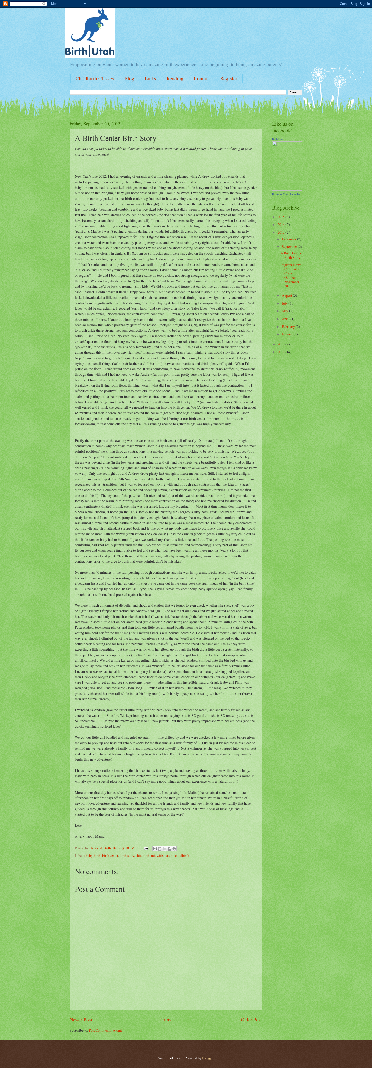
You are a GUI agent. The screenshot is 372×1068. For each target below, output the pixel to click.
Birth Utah (278, 139)
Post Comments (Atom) (105, 1030)
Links (150, 78)
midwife (157, 855)
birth (97, 855)
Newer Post (81, 1019)
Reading (175, 78)
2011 (281, 351)
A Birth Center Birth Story (291, 255)
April (286, 318)
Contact (202, 78)
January (288, 334)
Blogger (207, 1058)
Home (166, 1019)
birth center (110, 855)
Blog (129, 78)
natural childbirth (176, 855)
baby (89, 855)
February (289, 326)
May (285, 310)
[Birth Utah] (287, 189)
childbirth (143, 855)
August (287, 295)
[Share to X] (164, 848)
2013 (281, 232)
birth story (127, 855)
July (285, 303)
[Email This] (154, 848)
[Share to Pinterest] (174, 848)
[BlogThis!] (159, 848)
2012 (281, 344)
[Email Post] (145, 848)
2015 (281, 216)
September (290, 246)
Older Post (251, 1019)
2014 (281, 224)
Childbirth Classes (95, 78)
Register (228, 78)
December (289, 238)
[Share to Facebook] (169, 848)
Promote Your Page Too (286, 194)
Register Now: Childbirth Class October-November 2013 (291, 275)
